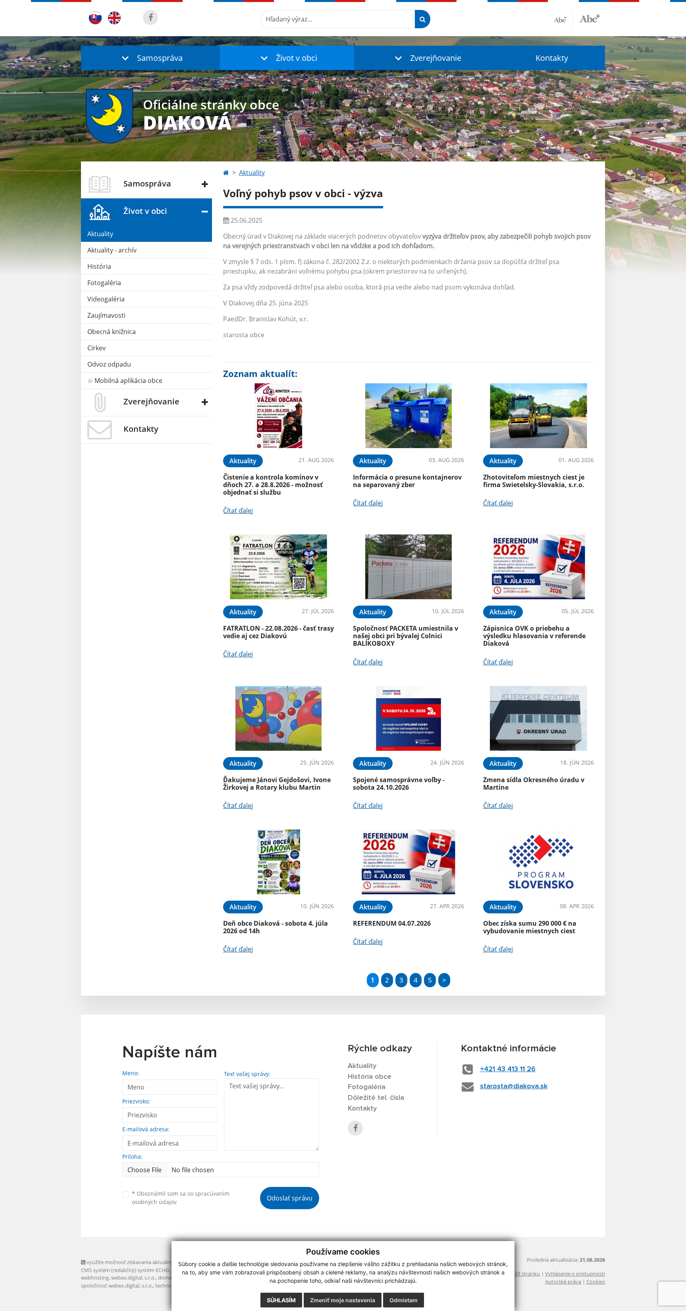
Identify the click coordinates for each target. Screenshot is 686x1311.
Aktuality (100, 233)
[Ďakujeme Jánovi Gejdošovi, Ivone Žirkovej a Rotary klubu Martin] (278, 718)
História (99, 266)
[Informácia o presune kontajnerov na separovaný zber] (408, 415)
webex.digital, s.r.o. (133, 1277)
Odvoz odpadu (109, 364)
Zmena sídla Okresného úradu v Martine (533, 783)
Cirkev (96, 348)
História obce (369, 1076)
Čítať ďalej (238, 510)
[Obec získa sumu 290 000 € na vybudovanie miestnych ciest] (538, 861)
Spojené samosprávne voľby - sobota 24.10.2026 (399, 783)
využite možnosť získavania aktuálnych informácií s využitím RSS (161, 1262)
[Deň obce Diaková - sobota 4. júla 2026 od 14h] (278, 861)
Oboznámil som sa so (180, 1198)
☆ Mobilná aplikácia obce (124, 380)
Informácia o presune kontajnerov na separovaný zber (407, 481)
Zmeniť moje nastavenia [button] (342, 1300)
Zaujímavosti (106, 315)
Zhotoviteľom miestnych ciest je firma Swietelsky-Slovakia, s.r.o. (533, 481)
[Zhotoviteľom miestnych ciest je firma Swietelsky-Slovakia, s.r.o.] (538, 415)
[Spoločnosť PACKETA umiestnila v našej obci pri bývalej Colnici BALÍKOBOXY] (408, 566)
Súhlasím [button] (281, 1300)
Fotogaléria (104, 282)
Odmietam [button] (403, 1300)
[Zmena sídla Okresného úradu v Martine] (538, 718)
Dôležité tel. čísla (376, 1097)
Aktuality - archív (112, 250)
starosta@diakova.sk (513, 1086)
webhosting (95, 1277)
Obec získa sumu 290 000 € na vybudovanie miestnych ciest (529, 927)
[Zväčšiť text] (589, 18)
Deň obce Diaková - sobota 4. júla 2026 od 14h (275, 927)
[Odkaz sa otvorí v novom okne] (150, 17)
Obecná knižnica (111, 331)
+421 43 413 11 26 (508, 1069)
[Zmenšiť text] (563, 19)
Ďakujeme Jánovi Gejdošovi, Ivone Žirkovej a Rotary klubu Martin (277, 783)
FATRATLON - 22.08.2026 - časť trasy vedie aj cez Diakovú (278, 632)
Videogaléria (106, 299)
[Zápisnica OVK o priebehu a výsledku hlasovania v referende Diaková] (538, 566)
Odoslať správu (289, 1198)
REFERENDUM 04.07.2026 (392, 923)
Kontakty (552, 57)
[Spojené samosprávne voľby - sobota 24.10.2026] (408, 718)
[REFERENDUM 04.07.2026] (408, 861)
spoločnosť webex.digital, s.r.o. (117, 1285)
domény (167, 1277)
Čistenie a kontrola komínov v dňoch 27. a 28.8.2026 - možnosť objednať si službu (273, 485)
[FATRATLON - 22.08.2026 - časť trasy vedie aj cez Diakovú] (278, 566)
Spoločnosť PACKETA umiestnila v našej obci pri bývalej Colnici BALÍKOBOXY (405, 636)
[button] (150, 58)
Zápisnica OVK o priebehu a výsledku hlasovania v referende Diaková (534, 636)
